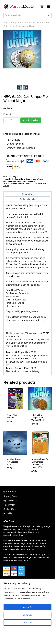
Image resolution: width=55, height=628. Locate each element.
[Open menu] (48, 6)
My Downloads (10, 500)
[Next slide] (37, 57)
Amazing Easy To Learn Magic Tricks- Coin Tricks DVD (39, 463)
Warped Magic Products (26, 181)
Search (49, 15)
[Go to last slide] (7, 57)
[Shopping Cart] (42, 6)
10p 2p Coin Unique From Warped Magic (38, 417)
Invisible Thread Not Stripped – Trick (14, 462)
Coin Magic (38, 183)
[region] (27, 603)
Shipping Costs (10, 496)
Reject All (27, 622)
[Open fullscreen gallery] (39, 82)
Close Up (29, 183)
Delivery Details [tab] (27, 199)
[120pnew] (22, 49)
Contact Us (8, 509)
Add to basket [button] (15, 474)
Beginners (21, 183)
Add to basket (30, 120)
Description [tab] (27, 194)
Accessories (12, 183)
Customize (27, 615)
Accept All (27, 607)
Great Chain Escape (12, 416)
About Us (7, 513)
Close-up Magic (31, 179)
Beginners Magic (18, 179)
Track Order (9, 505)
